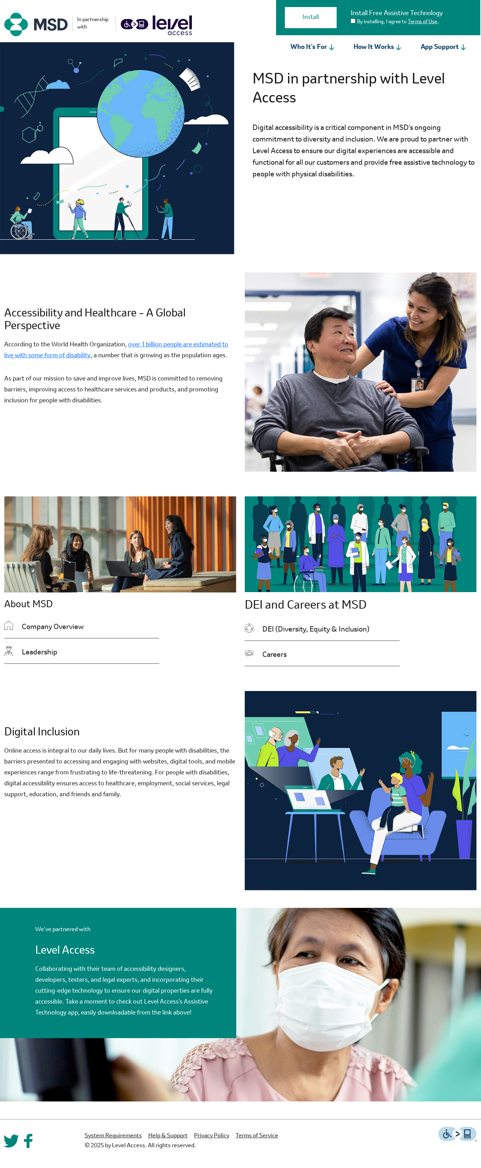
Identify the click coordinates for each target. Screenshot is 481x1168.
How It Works (374, 47)
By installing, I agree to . (398, 21)
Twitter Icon (11, 1141)
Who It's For (309, 47)
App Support (440, 47)
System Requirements (113, 1136)
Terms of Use (423, 21)
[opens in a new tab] (36, 24)
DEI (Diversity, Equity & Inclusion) (331, 629)
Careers (303, 655)
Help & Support (168, 1136)
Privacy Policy (211, 1136)
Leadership (69, 652)
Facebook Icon (28, 1141)
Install (310, 17)
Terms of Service (257, 1136)
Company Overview (82, 627)
